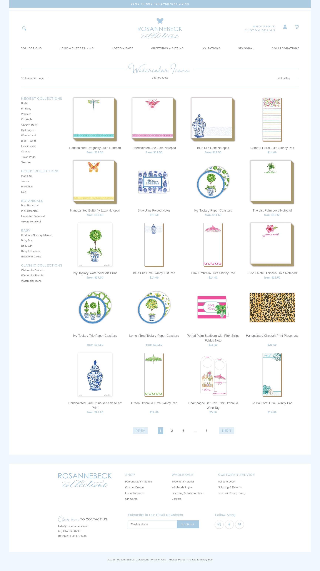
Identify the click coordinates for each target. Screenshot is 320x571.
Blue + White (28, 140)
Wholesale (264, 26)
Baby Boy (27, 240)
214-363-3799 (71, 531)
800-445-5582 (78, 535)
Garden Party (29, 124)
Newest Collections (41, 98)
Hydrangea (28, 130)
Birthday (26, 108)
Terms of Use (158, 559)
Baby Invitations (30, 251)
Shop (130, 474)
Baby (26, 230)
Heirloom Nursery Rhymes (37, 235)
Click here (68, 518)
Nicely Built (206, 559)
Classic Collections (41, 265)
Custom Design (260, 30)
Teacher (26, 162)
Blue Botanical (30, 205)
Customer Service (236, 474)
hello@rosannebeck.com (73, 526)
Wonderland (28, 135)
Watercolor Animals (32, 270)
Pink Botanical (29, 210)
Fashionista (28, 146)
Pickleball (27, 186)
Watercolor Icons (31, 280)
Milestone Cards (31, 256)
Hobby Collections (40, 171)
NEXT (226, 430)
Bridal (24, 103)
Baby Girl (26, 245)
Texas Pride (28, 156)
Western (26, 113)
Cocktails (26, 119)
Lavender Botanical (33, 216)
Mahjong (26, 175)
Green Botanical (31, 221)
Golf (23, 191)
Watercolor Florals (32, 275)
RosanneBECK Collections (133, 559)
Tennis (25, 181)
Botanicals (32, 201)
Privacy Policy (177, 559)
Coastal (25, 151)
